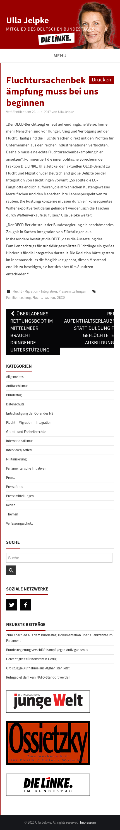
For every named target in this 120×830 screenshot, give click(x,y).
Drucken (101, 79)
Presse (10, 477)
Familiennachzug (18, 297)
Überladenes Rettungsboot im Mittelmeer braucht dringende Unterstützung (31, 331)
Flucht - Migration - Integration (35, 291)
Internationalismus (19, 441)
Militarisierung (16, 459)
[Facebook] (25, 604)
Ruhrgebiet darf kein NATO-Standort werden (38, 677)
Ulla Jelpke (27, 20)
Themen (12, 514)
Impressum (88, 822)
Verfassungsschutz (19, 523)
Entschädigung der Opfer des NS (29, 413)
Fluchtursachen (43, 297)
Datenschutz (15, 404)
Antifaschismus (17, 386)
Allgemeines (14, 377)
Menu (60, 56)
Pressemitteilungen (72, 291)
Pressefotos (14, 487)
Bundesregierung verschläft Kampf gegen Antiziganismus (47, 650)
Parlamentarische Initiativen (26, 468)
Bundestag (13, 395)
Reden (10, 505)
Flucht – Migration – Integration (29, 422)
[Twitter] (11, 604)
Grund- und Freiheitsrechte (25, 432)
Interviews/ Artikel (19, 450)
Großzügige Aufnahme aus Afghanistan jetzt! (38, 668)
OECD (61, 297)
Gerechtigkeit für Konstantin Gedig (31, 659)
